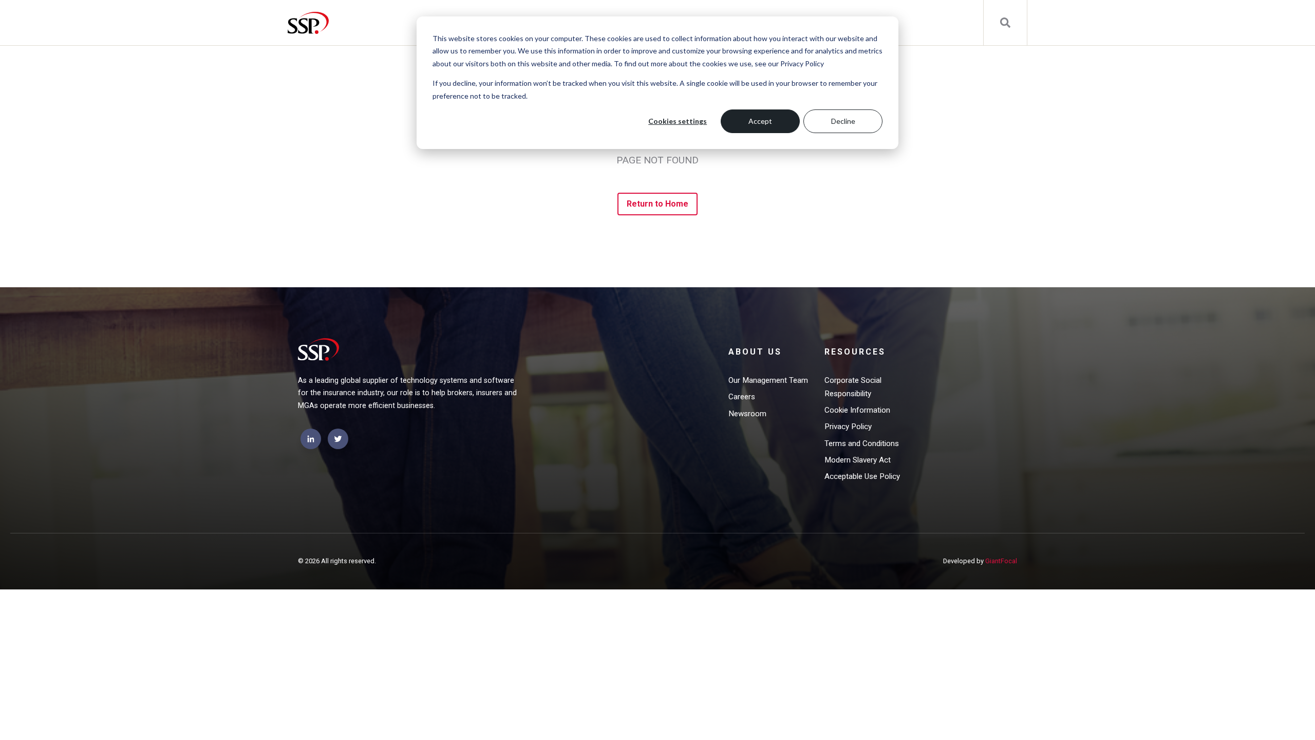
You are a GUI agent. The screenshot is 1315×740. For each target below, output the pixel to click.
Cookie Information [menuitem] (857, 410)
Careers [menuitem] (741, 396)
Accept (760, 121)
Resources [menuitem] (855, 352)
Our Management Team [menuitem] (768, 380)
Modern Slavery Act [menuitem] (857, 460)
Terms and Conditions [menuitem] (861, 443)
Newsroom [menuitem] (747, 413)
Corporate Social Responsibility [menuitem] (852, 387)
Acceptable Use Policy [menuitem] (862, 476)
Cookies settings (677, 121)
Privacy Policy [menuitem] (848, 426)
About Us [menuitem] (755, 352)
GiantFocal (1001, 561)
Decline (843, 121)
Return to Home (658, 204)
